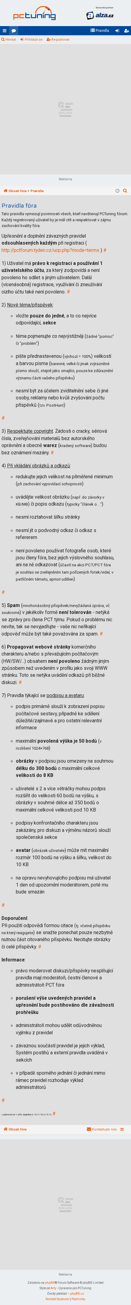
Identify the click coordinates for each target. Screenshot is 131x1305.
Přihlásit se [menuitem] (118, 32)
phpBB (50, 1282)
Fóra (15, 32)
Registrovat (60, 40)
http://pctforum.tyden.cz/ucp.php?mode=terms (50, 250)
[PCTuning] (34, 13)
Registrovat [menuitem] (127, 32)
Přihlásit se (34, 40)
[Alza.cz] (100, 13)
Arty (53, 1288)
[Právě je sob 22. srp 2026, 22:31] (117, 191)
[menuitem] (100, 30)
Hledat (10, 40)
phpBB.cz (77, 1293)
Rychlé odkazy (5, 32)
